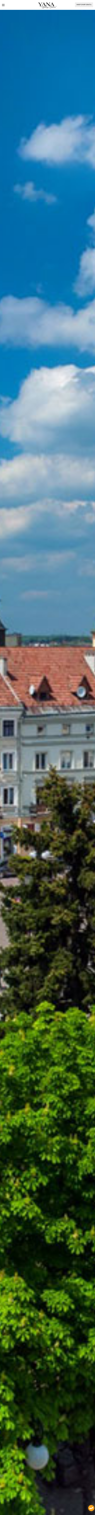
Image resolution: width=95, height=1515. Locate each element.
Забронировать (84, 4)
